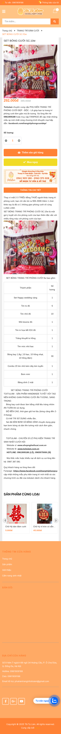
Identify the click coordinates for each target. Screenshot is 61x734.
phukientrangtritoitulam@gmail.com (32, 681)
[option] (16, 518)
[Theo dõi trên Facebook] (5, 701)
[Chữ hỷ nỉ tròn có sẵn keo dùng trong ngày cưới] (44, 514)
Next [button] (55, 520)
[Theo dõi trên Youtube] (21, 701)
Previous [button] (5, 520)
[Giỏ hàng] (55, 13)
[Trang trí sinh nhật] (30, 176)
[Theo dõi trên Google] (13, 701)
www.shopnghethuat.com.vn (32, 445)
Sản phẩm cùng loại (22, 494)
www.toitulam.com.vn (28, 449)
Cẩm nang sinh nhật (11, 575)
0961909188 (17, 2)
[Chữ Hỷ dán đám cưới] (16, 514)
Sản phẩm (7, 564)
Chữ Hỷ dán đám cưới (15, 526)
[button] (30, 553)
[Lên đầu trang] (56, 720)
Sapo (37, 727)
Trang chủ (7, 558)
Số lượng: (9, 132)
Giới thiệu (6, 570)
